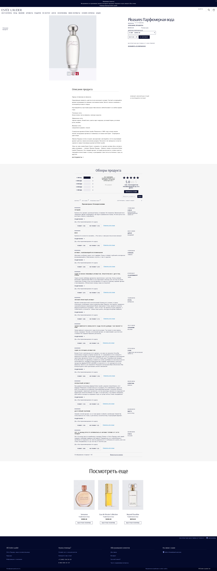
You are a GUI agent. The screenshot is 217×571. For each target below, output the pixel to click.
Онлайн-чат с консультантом (67, 552)
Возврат (113, 556)
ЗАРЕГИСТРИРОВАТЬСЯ (135, 30)
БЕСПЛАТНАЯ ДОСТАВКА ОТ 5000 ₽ (191, 538)
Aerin (54, 13)
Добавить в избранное (137, 46)
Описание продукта (5, 28)
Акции (98, 13)
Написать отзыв (131, 191)
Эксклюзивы (62, 13)
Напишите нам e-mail (65, 556)
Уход (15, 13)
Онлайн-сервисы (88, 13)
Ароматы (29, 13)
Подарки (37, 13)
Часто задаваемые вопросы (120, 563)
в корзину (144, 37)
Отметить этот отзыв (109, 225)
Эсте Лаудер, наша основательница (18, 552)
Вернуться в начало (116, 455)
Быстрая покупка (84, 523)
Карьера (9, 556)
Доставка (114, 552)
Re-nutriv (46, 13)
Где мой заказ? (116, 559)
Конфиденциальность (14, 568)
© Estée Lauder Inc (205, 568)
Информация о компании (14, 559)
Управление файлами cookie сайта (156, 568)
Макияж (21, 13)
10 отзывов (139, 22)
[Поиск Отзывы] (139, 196)
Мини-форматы (74, 13)
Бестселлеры (7, 13)
